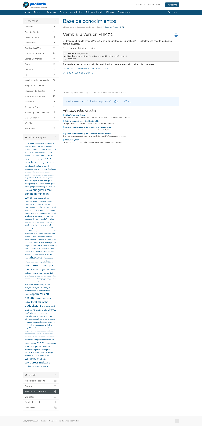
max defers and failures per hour (37, 284)
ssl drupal (28, 346)
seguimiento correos (33, 331)
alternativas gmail (41, 163)
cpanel (47, 207)
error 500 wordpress (33, 231)
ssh (39, 343)
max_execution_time (32, 288)
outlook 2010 (39, 302)
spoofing (33, 343)
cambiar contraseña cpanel (39, 172)
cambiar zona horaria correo (36, 175)
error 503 (45, 231)
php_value (34, 313)
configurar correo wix (38, 183)
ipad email (46, 270)
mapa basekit (50, 282)
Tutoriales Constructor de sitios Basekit (82, 121)
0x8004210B (49, 146)
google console (40, 254)
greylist (49, 254)
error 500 (49, 228)
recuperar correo (48, 322)
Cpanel (99, 27)
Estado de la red (94, 12)
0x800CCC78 (51, 149)
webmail (45, 355)
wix (44, 359)
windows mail (33, 358)
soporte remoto (48, 339)
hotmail (28, 258)
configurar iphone (45, 201)
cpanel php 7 (40, 210)
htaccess (36, 257)
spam (27, 343)
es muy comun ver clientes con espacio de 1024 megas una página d (40, 242)
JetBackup (28, 273)
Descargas (29, 397)
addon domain (30, 155)
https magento (40, 262)
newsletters (43, 290)
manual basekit (39, 282)
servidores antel (47, 334)
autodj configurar (36, 166)
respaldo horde (31, 328)
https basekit (48, 258)
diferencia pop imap (38, 216)
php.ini (44, 310)
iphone (53, 270)
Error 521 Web (30, 236)
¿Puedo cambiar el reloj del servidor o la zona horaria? (88, 127)
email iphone (41, 225)
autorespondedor (40, 169)
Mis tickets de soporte (35, 381)
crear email (35, 213)
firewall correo (35, 248)
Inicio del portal (68, 27)
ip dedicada (37, 270)
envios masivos (39, 228)
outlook (28, 302)
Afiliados (110, 12)
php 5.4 (53, 306)
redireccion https (31, 325)
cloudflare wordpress (44, 178)
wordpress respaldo (32, 366)
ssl (43, 343)
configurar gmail (31, 201)
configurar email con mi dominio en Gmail (38, 194)
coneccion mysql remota (34, 180)
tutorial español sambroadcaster (37, 352)
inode (28, 269)
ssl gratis (36, 346)
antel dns (51, 163)
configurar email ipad (41, 198)
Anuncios (51, 12)
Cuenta (172, 12)
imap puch (48, 265)
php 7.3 (38, 310)
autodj (27, 166)
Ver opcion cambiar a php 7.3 (78, 72)
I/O (40, 266)
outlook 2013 (33, 305)
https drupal (29, 262)
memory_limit (46, 288)
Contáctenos (124, 12)
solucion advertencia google (35, 337)
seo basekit (36, 334)
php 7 (27, 310)
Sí (117, 101)
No (129, 101)
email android (30, 225)
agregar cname (31, 159)
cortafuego (40, 207)
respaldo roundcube (44, 328)
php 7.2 (32, 310)
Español (140, 4)
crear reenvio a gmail (48, 213)
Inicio (27, 12)
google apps (29, 254)
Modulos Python (72, 140)
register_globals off (45, 325)
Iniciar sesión (154, 4)
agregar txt (41, 159)
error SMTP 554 (36, 239)
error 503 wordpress (39, 234)
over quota (46, 306)
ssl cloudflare (51, 343)
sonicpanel (51, 337)
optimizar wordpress (43, 298)
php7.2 (52, 309)
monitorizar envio (31, 290)
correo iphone (30, 207)
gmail (33, 251)
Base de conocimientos (71, 12)
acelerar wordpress (32, 152)
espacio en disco (38, 245)
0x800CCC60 (40, 149)
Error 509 (51, 234)
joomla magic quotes (41, 273)
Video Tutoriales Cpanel (75, 115)
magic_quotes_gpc (45, 279)
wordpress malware (37, 362)
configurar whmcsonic (33, 204)
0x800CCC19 (30, 149)
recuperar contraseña (33, 322)
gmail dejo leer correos (45, 251)
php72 (27, 313)
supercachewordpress (42, 349)
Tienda (37, 12)
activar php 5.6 (46, 152)
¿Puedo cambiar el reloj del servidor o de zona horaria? (88, 133)
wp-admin (44, 366)
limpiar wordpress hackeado (40, 276)
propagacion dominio (39, 316)
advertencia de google (44, 155)
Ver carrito (172, 4)
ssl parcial (44, 346)
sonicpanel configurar (33, 339)
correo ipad (46, 204)
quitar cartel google (47, 319)
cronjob (28, 216)
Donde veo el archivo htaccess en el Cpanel (85, 68)
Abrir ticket (30, 407)
